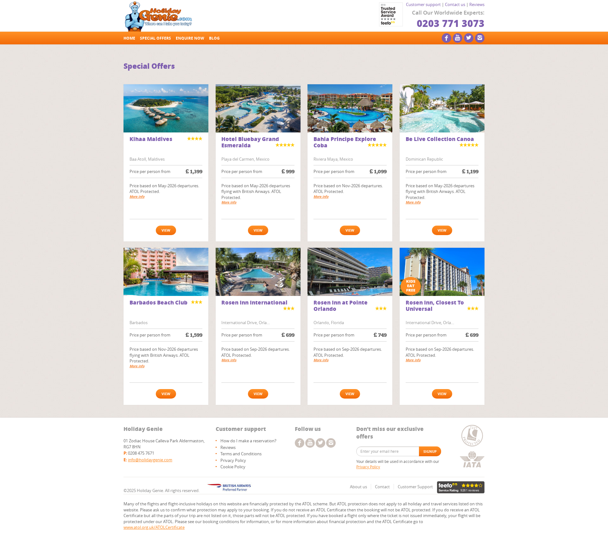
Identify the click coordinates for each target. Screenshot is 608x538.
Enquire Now (190, 38)
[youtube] (457, 38)
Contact (382, 487)
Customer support (423, 4)
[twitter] (468, 38)
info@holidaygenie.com (150, 460)
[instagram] (479, 38)
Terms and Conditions (241, 454)
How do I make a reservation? (248, 441)
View (166, 230)
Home (129, 38)
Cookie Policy (232, 467)
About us (358, 487)
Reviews (476, 4)
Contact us (455, 4)
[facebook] (446, 38)
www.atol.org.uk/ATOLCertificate (154, 527)
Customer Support (415, 487)
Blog (214, 38)
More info (137, 197)
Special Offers (155, 38)
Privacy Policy (233, 460)
